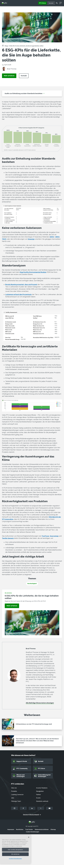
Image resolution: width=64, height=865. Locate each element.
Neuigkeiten (40, 791)
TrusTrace (45, 536)
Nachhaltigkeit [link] (32, 583)
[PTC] (32, 822)
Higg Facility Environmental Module (33, 272)
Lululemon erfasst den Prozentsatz (18, 294)
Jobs (12, 798)
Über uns (14, 788)
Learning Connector (17, 794)
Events (38, 798)
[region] (15, 849)
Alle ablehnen (15, 854)
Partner (38, 794)
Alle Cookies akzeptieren (15, 849)
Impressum (10, 829)
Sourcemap (54, 536)
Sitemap (53, 829)
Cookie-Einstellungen (32, 831)
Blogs (6, 46)
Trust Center (29, 829)
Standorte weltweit (42, 801)
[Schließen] (28, 837)
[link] (9, 75)
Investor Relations (41, 788)
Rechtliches (19, 829)
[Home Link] (3, 46)
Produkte (14, 791)
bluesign (31, 239)
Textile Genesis (8, 538)
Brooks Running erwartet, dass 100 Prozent (21, 284)
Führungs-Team (16, 801)
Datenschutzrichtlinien (42, 829)
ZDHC (52, 237)
